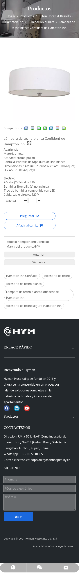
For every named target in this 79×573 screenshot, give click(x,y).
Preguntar (27, 216)
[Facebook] (7, 408)
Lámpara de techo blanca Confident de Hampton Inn (32, 295)
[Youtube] (27, 408)
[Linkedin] (17, 408)
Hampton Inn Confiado (21, 276)
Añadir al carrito (28, 225)
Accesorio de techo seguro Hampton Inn (34, 306)
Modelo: (11, 242)
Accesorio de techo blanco (24, 284)
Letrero (71, 546)
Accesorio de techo (57, 276)
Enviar (18, 516)
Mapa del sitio (41, 546)
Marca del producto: (20, 246)
